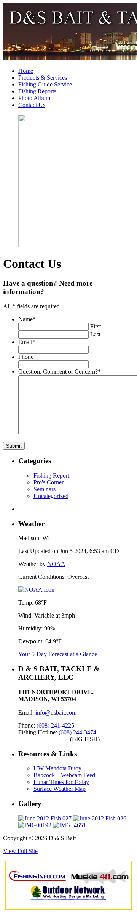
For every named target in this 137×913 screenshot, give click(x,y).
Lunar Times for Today (61, 782)
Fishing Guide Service (45, 84)
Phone (25, 357)
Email (26, 342)
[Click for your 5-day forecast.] (36, 589)
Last (95, 334)
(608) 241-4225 (55, 725)
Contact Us (31, 105)
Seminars (44, 489)
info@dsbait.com (55, 712)
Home (25, 71)
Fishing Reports (37, 91)
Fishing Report (51, 475)
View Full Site (20, 851)
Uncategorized (50, 496)
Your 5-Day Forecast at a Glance (57, 654)
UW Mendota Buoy (57, 768)
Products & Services (42, 77)
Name (27, 319)
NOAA (56, 564)
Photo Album (34, 98)
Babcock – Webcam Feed (64, 775)
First (95, 326)
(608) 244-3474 (77, 732)
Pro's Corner (48, 482)
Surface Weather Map (59, 789)
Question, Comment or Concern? (59, 371)
